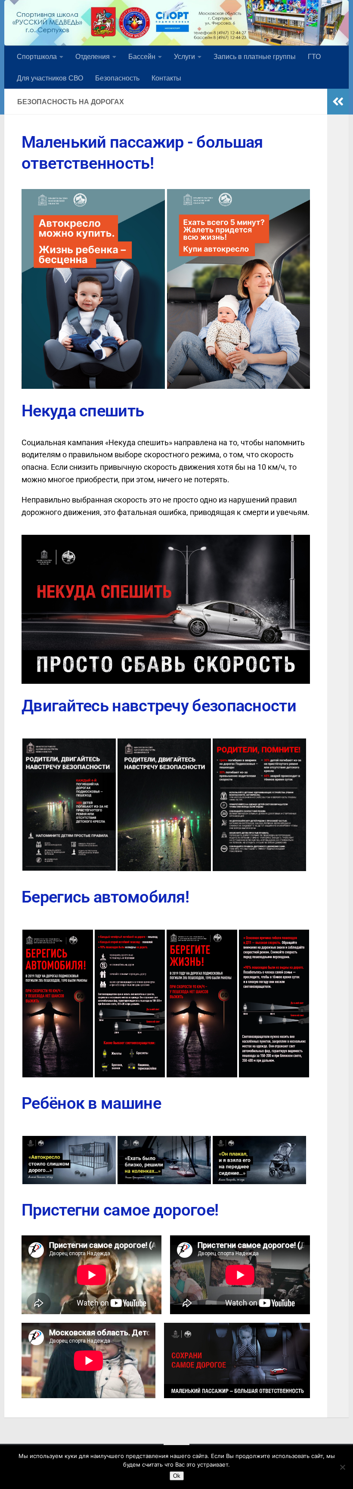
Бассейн (141, 56)
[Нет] (342, 1467)
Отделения (92, 56)
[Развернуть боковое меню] (338, 102)
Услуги (184, 56)
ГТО (314, 56)
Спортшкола (37, 56)
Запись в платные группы (255, 56)
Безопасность (117, 78)
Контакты (166, 78)
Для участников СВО (50, 78)
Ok (176, 1476)
